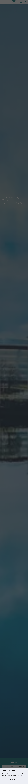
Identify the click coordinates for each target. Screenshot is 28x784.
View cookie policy (12, 775)
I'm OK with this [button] (14, 779)
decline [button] (20, 775)
